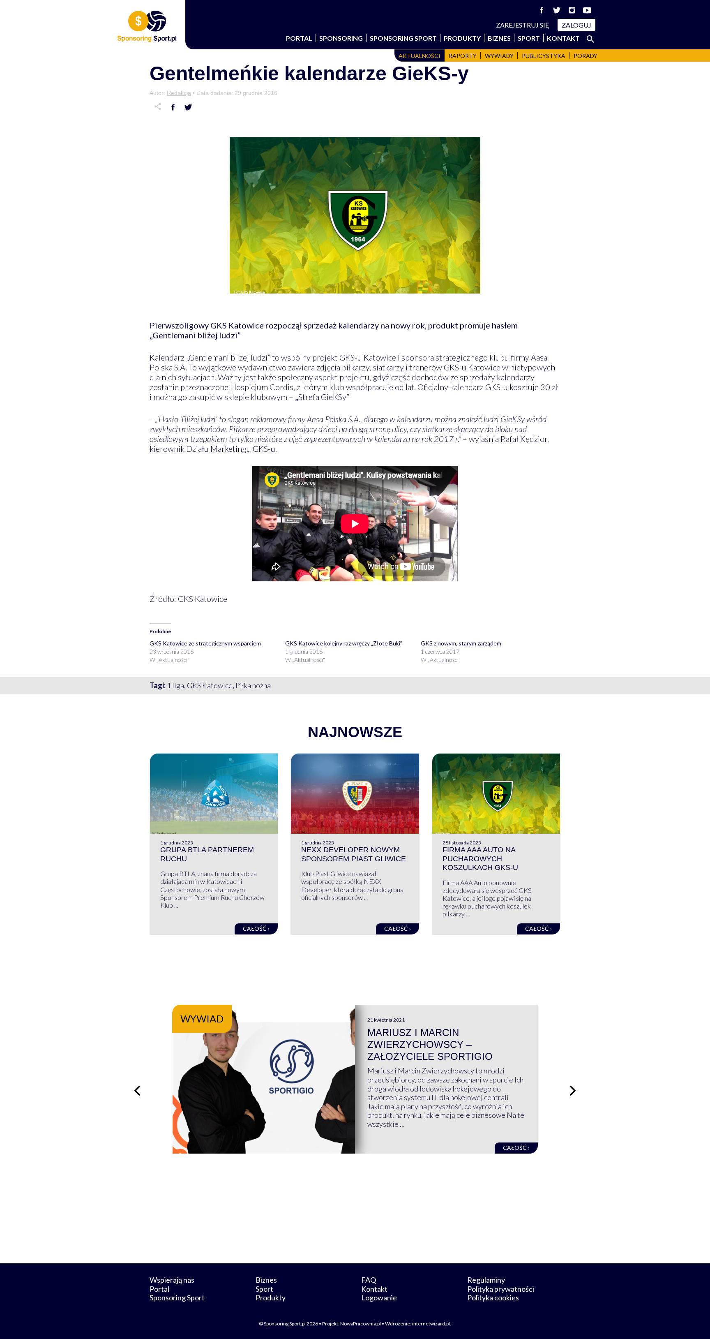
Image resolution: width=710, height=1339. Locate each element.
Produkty (462, 38)
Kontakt (563, 38)
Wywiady (499, 55)
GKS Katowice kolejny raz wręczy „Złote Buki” (343, 643)
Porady (585, 55)
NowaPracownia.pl (360, 1323)
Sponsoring (341, 38)
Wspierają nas (172, 1279)
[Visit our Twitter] (557, 10)
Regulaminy (486, 1279)
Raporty (463, 55)
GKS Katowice (210, 685)
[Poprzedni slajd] (137, 1090)
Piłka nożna (253, 685)
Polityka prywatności (500, 1288)
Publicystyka (543, 55)
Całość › (256, 928)
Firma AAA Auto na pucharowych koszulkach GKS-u (480, 859)
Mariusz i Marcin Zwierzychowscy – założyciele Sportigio (430, 1044)
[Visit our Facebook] (541, 10)
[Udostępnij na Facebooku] (173, 107)
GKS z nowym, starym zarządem (461, 643)
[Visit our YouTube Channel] (587, 10)
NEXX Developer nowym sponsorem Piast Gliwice (353, 854)
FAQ (368, 1279)
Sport (529, 38)
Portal (299, 38)
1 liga (175, 685)
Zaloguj (576, 25)
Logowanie (379, 1297)
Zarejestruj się (522, 25)
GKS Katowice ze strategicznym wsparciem (205, 643)
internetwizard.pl (431, 1323)
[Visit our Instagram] (572, 10)
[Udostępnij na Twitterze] (188, 107)
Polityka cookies (493, 1297)
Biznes (499, 38)
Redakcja (179, 93)
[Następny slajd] (573, 1090)
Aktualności (419, 55)
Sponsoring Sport (403, 38)
